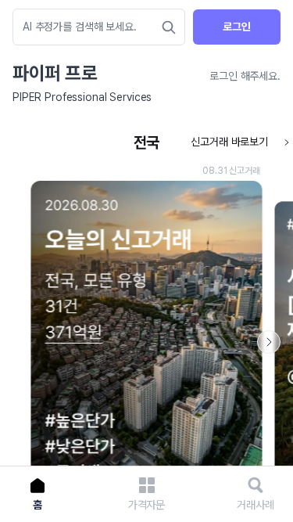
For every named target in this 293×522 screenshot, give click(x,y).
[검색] (169, 27)
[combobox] (91, 27)
